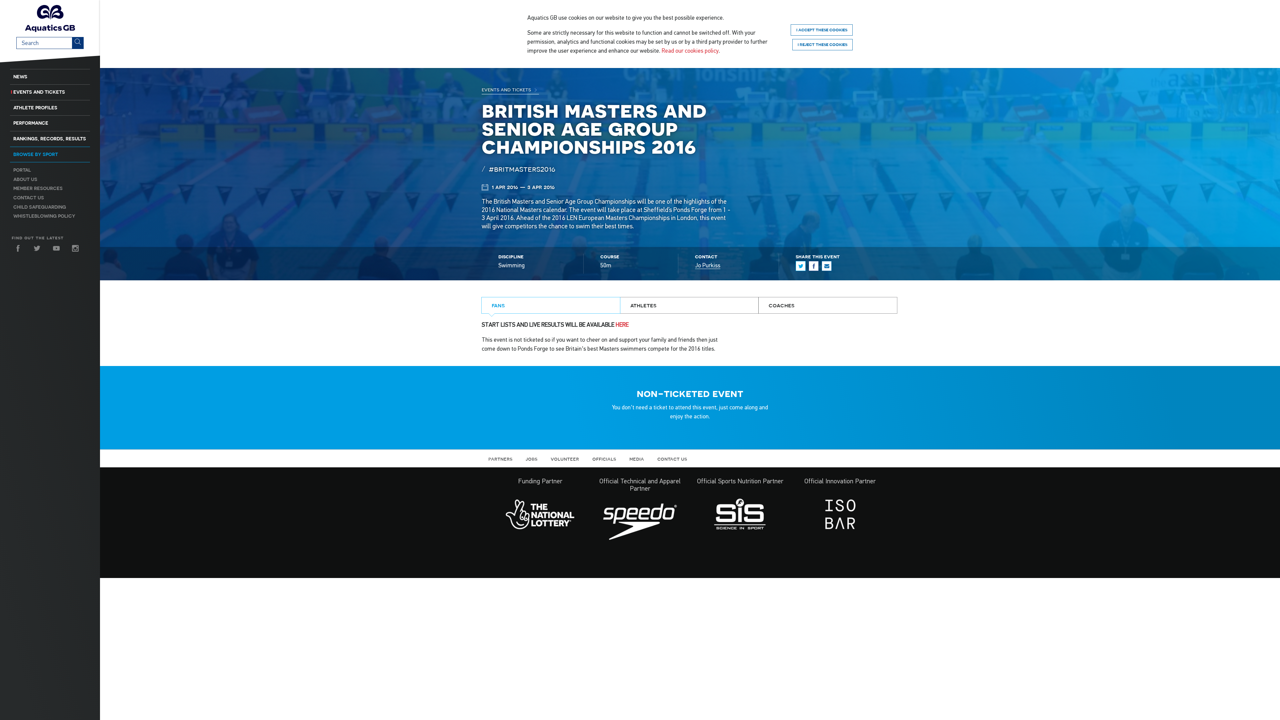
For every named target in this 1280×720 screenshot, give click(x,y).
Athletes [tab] (643, 305)
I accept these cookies (821, 29)
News (20, 76)
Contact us (28, 197)
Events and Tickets (39, 92)
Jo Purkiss (707, 265)
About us (25, 179)
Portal (22, 170)
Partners (500, 459)
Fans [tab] (498, 305)
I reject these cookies (822, 44)
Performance (30, 123)
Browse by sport (35, 154)
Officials (604, 459)
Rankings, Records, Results (49, 138)
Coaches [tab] (781, 305)
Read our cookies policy (690, 50)
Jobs (531, 459)
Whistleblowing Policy (44, 216)
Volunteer (565, 459)
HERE (622, 324)
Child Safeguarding (39, 207)
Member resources (38, 188)
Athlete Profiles (35, 107)
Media (636, 459)
